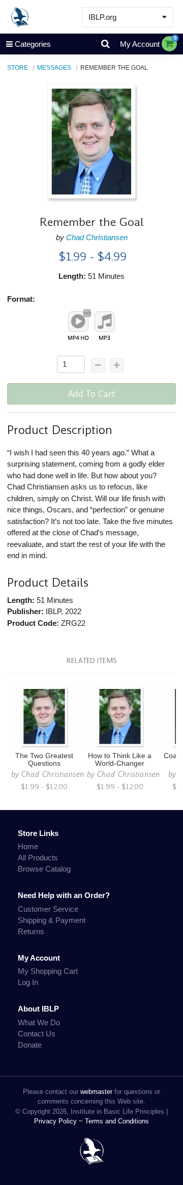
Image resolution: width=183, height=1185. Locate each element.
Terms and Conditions (117, 1121)
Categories (33, 44)
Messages (54, 67)
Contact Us (36, 1033)
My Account (140, 44)
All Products (38, 857)
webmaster (96, 1091)
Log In (28, 982)
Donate (30, 1045)
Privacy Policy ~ (59, 1121)
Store (17, 67)
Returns (31, 931)
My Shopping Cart (48, 971)
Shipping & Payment (51, 920)
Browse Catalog (44, 868)
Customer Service (48, 909)
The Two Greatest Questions (44, 759)
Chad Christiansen (97, 237)
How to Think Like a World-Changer (119, 759)
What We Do (39, 1022)
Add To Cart (91, 394)
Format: (21, 299)
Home (28, 846)
